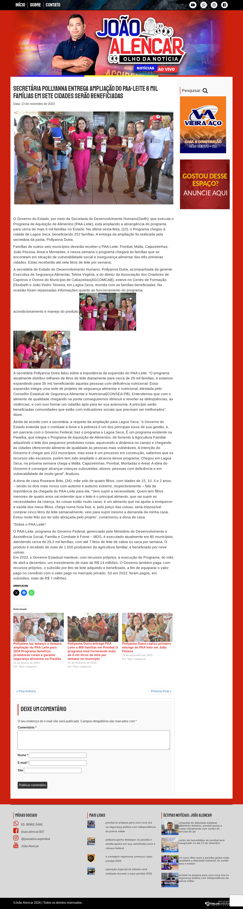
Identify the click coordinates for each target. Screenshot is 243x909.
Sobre (35, 5)
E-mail (23, 762)
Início (20, 5)
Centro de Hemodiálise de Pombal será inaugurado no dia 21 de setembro (201, 842)
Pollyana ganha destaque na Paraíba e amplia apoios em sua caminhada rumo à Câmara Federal (130, 844)
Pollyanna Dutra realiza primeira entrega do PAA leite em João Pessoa (146, 647)
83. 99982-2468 (31, 824)
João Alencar (29, 846)
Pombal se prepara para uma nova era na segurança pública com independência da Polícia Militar (131, 827)
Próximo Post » (161, 691)
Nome (23, 755)
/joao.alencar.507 (32, 831)
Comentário (27, 727)
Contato (53, 5)
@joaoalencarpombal (35, 839)
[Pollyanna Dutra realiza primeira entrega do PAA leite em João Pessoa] (147, 627)
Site (20, 770)
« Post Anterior (26, 691)
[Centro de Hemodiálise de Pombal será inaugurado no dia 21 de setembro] (169, 846)
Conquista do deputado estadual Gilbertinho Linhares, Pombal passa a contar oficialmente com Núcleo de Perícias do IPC (200, 827)
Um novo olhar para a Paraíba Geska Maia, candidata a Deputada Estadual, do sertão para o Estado (204, 860)
